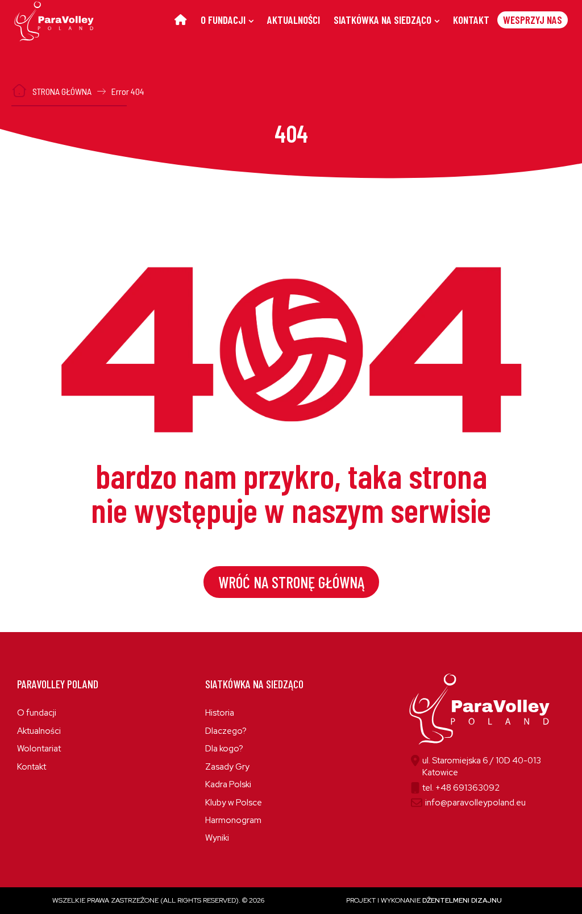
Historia (219, 712)
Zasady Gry (227, 766)
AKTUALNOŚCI (293, 19)
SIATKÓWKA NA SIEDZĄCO (382, 19)
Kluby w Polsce (233, 802)
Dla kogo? (224, 748)
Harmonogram (233, 820)
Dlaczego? (226, 731)
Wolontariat (39, 748)
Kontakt (31, 766)
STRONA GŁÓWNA (62, 91)
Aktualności (39, 731)
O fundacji (36, 712)
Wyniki (217, 838)
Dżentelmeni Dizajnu (462, 900)
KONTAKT (471, 19)
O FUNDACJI (223, 19)
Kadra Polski (228, 784)
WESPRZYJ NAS (532, 19)
